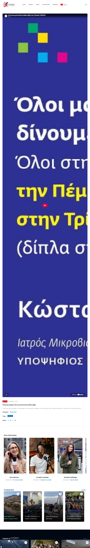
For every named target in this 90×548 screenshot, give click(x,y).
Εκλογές (10, 416)
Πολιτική (13, 412)
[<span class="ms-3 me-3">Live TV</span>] (62, 4)
